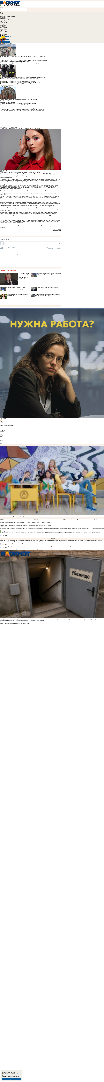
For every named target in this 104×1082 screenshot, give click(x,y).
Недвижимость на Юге (5, 86)
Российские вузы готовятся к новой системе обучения (41, 525)
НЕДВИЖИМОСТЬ (4, 22)
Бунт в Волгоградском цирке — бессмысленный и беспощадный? (14, 546)
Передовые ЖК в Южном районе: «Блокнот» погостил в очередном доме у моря (18, 103)
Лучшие (8, 247)
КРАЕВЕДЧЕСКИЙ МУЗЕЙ (6, 20)
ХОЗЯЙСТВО (3, 33)
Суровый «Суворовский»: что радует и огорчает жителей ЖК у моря (16, 106)
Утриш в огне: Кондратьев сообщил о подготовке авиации (67, 528)
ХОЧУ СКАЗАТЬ (4, 34)
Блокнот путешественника (6, 43)
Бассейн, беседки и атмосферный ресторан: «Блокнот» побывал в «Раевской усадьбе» (20, 63)
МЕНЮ (1, 12)
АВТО (1, 13)
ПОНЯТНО (11, 1079)
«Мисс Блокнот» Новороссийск (7, 85)
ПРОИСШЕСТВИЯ (4, 27)
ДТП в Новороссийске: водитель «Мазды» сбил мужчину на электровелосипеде (79, 519)
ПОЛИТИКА (2, 26)
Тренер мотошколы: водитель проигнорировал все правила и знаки (15, 172)
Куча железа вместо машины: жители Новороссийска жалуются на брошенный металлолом (38, 540)
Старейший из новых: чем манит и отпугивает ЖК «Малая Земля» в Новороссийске (19, 104)
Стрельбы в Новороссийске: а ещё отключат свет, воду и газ (43, 546)
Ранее (13, 247)
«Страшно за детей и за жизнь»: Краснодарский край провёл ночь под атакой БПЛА (17, 619)
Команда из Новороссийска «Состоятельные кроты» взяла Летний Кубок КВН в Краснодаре (36, 543)
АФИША (2, 15)
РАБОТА (8, 36)
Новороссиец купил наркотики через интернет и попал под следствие (71, 540)
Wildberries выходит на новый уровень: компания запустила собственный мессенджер (18, 519)
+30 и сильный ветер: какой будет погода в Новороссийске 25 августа (31, 620)
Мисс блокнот (7, 42)
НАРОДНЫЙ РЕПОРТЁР (5, 21)
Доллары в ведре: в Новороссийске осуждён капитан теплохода (38, 522)
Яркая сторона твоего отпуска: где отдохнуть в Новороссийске (14, 61)
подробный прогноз (4, 425)
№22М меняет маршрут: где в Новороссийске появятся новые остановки (49, 519)
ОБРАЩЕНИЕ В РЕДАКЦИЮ (6, 24)
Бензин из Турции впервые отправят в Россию (10, 540)
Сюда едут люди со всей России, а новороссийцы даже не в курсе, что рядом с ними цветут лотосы (23, 60)
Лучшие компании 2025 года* (6, 64)
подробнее (11, 425)
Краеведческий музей (5, 127)
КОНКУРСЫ (3, 18)
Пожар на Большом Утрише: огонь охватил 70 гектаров (81, 532)
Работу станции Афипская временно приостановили (66, 546)
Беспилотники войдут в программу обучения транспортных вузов (20, 541)
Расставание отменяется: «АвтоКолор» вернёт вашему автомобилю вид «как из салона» (84, 541)
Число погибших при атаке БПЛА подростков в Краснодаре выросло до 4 (15, 525)
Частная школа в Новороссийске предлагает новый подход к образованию (14, 516)
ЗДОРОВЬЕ (3, 17)
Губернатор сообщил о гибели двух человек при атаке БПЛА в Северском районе (72, 619)
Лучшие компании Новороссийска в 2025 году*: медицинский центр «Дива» (17, 81)
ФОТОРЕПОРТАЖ (4, 31)
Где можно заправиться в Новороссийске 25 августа (45, 619)
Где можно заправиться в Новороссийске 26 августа (59, 532)
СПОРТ (1, 30)
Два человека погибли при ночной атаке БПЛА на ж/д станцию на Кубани (15, 623)
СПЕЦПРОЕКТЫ (4, 29)
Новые (1, 247)
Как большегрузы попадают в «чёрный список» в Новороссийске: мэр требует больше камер (21, 173)
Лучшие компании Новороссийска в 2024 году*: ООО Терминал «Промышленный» (19, 83)
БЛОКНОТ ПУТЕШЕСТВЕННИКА (7, 16)
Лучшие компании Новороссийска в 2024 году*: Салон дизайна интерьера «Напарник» (20, 82)
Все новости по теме (5, 59)
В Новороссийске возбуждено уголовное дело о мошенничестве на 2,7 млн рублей (49, 541)
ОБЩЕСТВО (3, 25)
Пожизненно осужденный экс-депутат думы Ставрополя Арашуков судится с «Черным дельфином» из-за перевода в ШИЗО (25, 532)
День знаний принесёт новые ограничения (64, 543)
